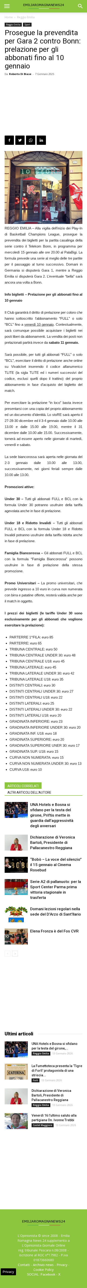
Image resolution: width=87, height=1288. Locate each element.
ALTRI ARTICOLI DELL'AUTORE (29, 792)
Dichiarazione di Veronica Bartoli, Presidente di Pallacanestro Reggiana (52, 842)
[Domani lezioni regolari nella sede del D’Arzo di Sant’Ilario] (16, 914)
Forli (35, 1080)
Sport (27, 24)
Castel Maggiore (42, 1125)
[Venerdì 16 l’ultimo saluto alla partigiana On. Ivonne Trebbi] (16, 1121)
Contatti (24, 1265)
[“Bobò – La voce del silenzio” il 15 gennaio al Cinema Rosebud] (16, 865)
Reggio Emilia (26, 17)
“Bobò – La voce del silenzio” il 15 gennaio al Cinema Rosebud (56, 864)
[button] (80, 6)
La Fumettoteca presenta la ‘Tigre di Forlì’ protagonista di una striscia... (57, 1070)
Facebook (48, 1274)
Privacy (62, 1265)
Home (9, 17)
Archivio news (43, 1265)
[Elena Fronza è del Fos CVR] (16, 936)
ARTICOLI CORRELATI (23, 786)
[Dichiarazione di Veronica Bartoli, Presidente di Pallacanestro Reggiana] (16, 843)
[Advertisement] (43, 106)
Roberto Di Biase (20, 74)
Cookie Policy (43, 1269)
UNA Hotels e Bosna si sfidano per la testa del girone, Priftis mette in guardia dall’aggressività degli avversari (51, 815)
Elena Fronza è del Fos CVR (54, 931)
